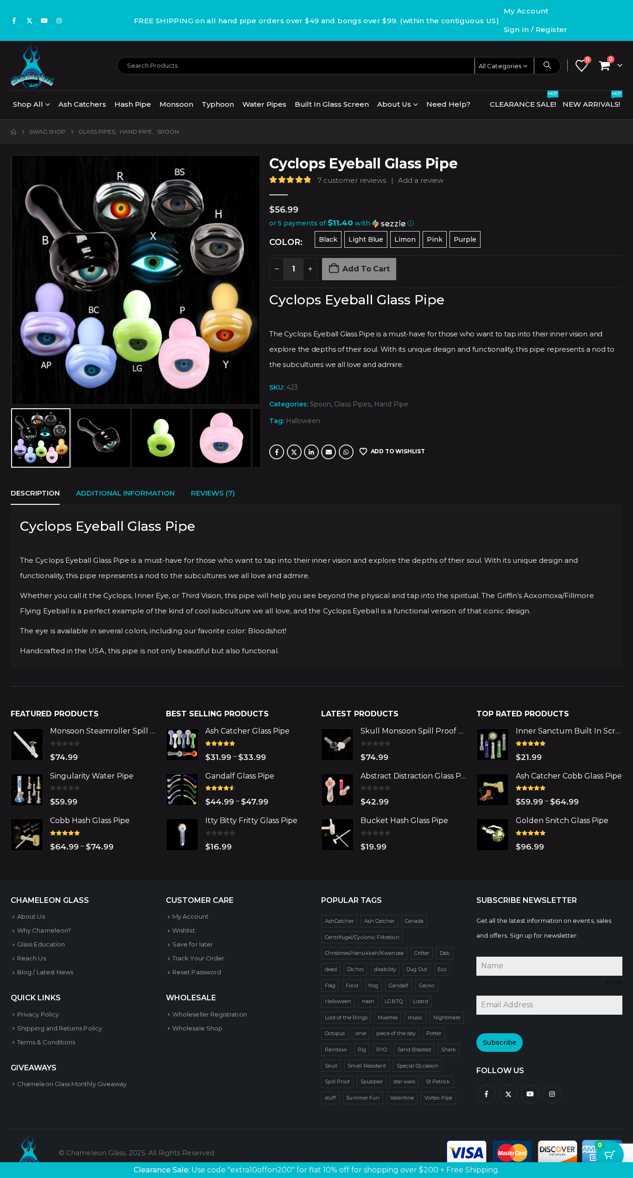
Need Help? (448, 104)
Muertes (387, 1017)
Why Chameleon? (44, 930)
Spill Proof (337, 1081)
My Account (526, 10)
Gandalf (398, 985)
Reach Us (31, 958)
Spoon (320, 404)
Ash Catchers (82, 104)
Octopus (335, 1033)
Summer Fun (363, 1097)
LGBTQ (393, 1001)
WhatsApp (346, 451)
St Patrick (438, 1081)
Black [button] (328, 239)
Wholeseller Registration (209, 1014)
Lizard (420, 1001)
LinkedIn (311, 451)
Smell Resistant (367, 1065)
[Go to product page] (27, 744)
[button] (13, 280)
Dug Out (416, 969)
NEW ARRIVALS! (592, 102)
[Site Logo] (32, 65)
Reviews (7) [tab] (213, 493)
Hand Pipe (391, 404)
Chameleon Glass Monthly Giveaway (72, 1084)
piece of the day (396, 1033)
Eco (441, 969)
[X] (29, 20)
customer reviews (351, 180)
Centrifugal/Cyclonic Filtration (362, 937)
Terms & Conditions (46, 1042)
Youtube (530, 1094)
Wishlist (183, 930)
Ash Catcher (379, 921)
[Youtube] (44, 20)
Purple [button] (465, 239)
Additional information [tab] (125, 493)
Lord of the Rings (346, 1017)
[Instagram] (59, 20)
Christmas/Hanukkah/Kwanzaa (364, 953)
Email (328, 451)
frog (373, 985)
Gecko (426, 985)
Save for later (192, 944)
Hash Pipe (132, 104)
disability (385, 969)
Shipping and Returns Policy (59, 1028)
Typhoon (218, 104)
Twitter (294, 451)
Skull (331, 1065)
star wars (404, 1081)
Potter (433, 1033)
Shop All (28, 104)
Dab (444, 953)
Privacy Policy (38, 1014)
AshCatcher (339, 921)
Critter (421, 953)
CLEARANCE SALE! (523, 102)
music (415, 1017)
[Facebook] (14, 20)
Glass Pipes (352, 404)
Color (284, 242)
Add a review (420, 180)
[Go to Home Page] (13, 131)
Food (352, 985)
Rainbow (336, 1049)
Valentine (402, 1097)
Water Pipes (264, 104)
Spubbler (372, 1081)
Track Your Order (198, 958)
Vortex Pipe (438, 1097)
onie (360, 1033)
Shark (448, 1049)
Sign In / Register (536, 29)
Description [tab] (35, 493)
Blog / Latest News (45, 972)
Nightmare (447, 1017)
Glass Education (41, 944)
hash (368, 1001)
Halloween (303, 421)
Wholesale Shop (197, 1028)
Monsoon (176, 104)
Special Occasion (417, 1065)
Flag (330, 985)
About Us (394, 104)
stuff (330, 1097)
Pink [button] (435, 239)
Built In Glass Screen (332, 104)
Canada (414, 921)
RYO (381, 1049)
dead (331, 969)
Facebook (276, 451)
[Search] (547, 65)
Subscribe (500, 1042)
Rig (362, 1049)
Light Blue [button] (365, 239)
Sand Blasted (414, 1049)
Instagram (552, 1094)
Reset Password (196, 972)
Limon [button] (405, 239)
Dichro (355, 969)
